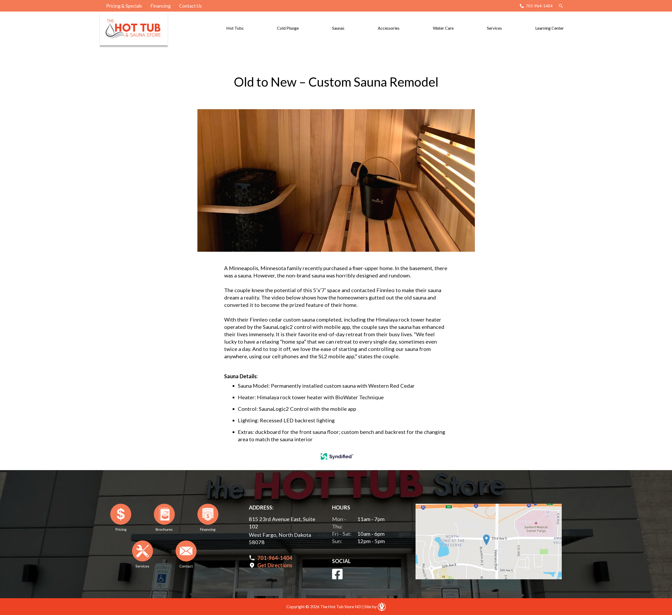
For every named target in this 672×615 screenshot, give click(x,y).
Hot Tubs (235, 27)
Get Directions (274, 565)
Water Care (443, 27)
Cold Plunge (288, 27)
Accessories (389, 27)
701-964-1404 (539, 5)
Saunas (338, 27)
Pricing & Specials (124, 6)
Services (494, 27)
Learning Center (549, 27)
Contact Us (190, 6)
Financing (160, 6)
